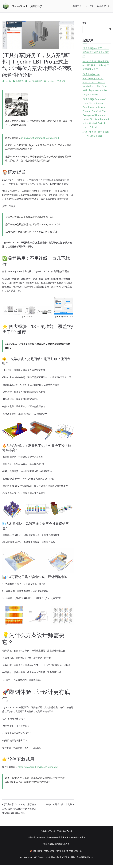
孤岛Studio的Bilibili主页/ (48, 837)
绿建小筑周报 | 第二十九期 (59, 804)
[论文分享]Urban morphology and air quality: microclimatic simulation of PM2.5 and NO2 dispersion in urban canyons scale (95, 84)
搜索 (84, 23)
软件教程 (101, 6)
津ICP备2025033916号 (72, 851)
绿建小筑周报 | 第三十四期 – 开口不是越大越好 (96, 134)
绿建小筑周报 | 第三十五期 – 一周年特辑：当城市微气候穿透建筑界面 (96, 65)
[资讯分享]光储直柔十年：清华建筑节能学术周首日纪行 (96, 52)
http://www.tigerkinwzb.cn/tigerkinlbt (40, 138)
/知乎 (49, 831)
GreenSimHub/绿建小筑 (27, 6)
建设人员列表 (64, 844)
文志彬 (8, 81)
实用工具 (76, 6)
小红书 (55, 831)
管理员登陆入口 (50, 844)
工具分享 (61, 81)
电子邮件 (68, 831)
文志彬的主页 (64, 837)
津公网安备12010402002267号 (47, 851)
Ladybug (51, 81)
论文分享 (89, 6)
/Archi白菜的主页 (78, 837)
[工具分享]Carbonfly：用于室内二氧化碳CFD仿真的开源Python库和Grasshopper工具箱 (19, 808)
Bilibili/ (61, 831)
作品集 (44, 831)
